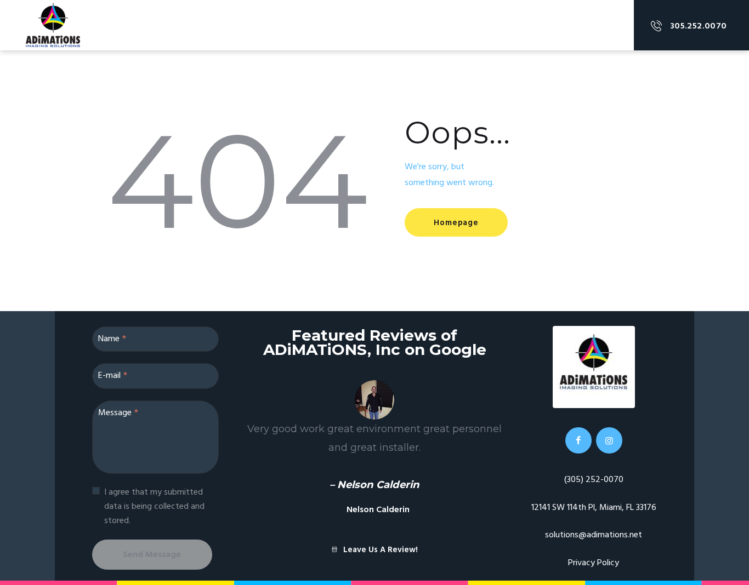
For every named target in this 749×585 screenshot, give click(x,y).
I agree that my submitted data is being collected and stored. (154, 506)
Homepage (456, 223)
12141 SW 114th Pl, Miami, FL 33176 (593, 508)
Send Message (152, 555)
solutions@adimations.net (593, 535)
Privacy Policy (593, 563)
